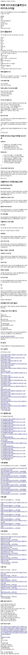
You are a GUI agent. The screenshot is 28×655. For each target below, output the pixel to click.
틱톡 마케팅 (19, 631)
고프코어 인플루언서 (20, 629)
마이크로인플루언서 (15, 632)
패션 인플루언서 (13, 626)
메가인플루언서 (7, 634)
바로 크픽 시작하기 (5, 336)
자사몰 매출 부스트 (5, 647)
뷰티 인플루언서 (5, 626)
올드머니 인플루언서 (9, 629)
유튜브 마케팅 (12, 631)
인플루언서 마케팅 (5, 637)
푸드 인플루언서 (21, 626)
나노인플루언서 (6, 632)
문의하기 (12, 336)
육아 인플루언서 (16, 628)
